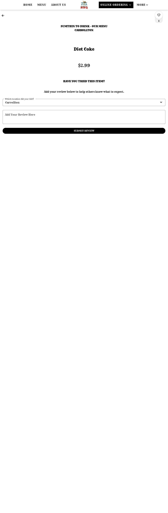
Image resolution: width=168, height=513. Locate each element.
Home (27, 4)
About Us (58, 4)
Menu (41, 4)
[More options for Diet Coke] (159, 15)
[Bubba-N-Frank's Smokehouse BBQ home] (84, 5)
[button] (142, 5)
